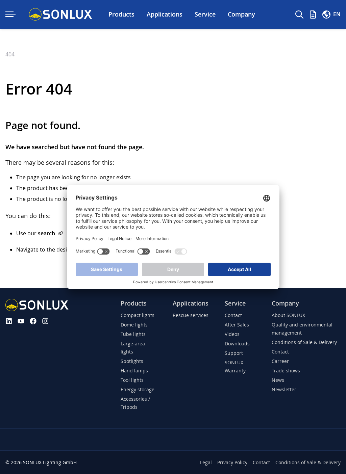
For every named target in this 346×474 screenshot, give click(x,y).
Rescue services (190, 315)
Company (285, 303)
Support (234, 353)
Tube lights (133, 334)
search (46, 233)
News (278, 380)
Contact (233, 315)
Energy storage (137, 389)
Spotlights (132, 361)
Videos (232, 334)
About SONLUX (288, 315)
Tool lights (132, 380)
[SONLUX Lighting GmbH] (60, 14)
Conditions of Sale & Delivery (304, 342)
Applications (190, 303)
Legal (206, 462)
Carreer (280, 361)
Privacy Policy (232, 462)
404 (10, 54)
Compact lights (137, 315)
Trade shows (286, 370)
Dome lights (134, 324)
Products (134, 303)
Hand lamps (134, 370)
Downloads (237, 343)
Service (235, 303)
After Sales (237, 324)
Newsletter (284, 389)
